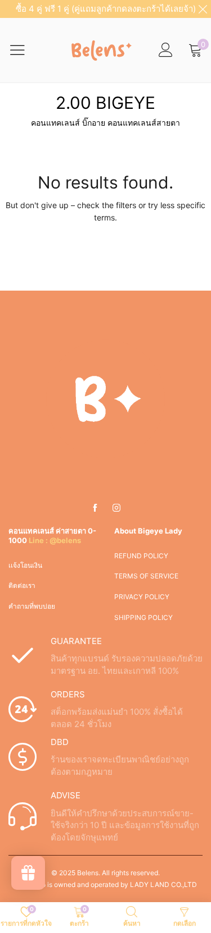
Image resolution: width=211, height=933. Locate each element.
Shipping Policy (143, 617)
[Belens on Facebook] (95, 508)
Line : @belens (55, 540)
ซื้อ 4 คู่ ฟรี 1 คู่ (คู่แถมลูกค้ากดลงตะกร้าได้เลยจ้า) (106, 8)
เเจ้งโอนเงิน (25, 565)
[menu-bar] (24, 50)
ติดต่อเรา (21, 585)
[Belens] (99, 50)
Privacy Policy (141, 596)
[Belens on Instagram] (116, 508)
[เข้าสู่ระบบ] (166, 50)
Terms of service (146, 576)
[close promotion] (202, 9)
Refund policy (141, 555)
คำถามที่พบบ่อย (31, 606)
